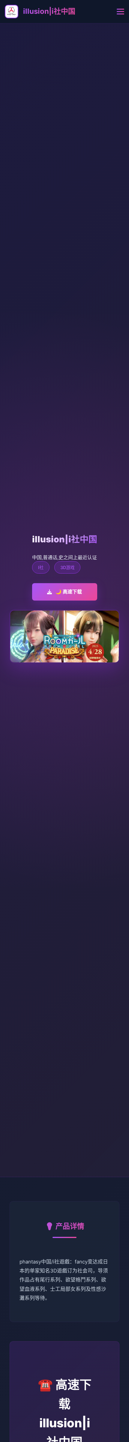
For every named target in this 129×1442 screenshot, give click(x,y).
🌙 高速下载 (69, 592)
